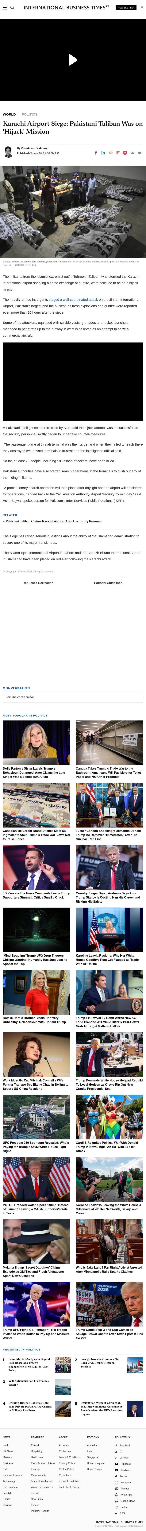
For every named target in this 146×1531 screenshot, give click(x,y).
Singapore (92, 1457)
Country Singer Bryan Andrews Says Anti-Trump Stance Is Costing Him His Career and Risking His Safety (108, 897)
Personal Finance (12, 1475)
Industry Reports (40, 1510)
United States (94, 1469)
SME (5, 1469)
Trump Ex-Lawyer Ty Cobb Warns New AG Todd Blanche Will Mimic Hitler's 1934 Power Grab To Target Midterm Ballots (107, 1022)
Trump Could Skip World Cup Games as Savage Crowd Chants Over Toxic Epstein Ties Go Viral (109, 1334)
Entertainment (10, 1487)
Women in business (42, 1487)
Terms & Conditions (70, 1457)
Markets (7, 1457)
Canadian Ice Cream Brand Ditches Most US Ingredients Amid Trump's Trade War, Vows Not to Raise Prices (36, 835)
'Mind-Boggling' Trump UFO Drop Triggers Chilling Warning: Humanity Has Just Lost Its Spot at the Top (35, 960)
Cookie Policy (66, 1469)
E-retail (35, 1445)
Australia (92, 1445)
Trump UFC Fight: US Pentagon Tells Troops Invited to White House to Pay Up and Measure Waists (36, 1334)
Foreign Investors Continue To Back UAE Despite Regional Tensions (100, 1362)
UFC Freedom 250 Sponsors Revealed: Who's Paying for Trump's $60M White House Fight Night (36, 1147)
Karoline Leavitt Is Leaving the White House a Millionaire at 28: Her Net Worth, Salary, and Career (108, 1209)
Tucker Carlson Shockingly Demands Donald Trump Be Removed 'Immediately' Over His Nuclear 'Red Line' (108, 835)
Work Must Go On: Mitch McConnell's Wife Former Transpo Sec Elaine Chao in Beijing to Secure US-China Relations (35, 1084)
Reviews (7, 1505)
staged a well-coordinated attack (74, 300)
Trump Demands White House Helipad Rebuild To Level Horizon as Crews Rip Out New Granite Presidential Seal (109, 1084)
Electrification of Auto (43, 1463)
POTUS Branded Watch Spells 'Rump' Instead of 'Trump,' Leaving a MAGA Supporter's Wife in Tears (36, 1209)
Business (8, 1463)
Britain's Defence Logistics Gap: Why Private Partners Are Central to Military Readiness (30, 1406)
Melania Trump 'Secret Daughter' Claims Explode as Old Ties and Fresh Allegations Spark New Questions (33, 1271)
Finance (35, 1469)
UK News (8, 1451)
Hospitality (37, 1451)
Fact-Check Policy (69, 1487)
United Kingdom (96, 1463)
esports (35, 1493)
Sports (6, 1499)
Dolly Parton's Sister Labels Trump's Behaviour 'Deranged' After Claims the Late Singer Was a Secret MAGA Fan (34, 772)
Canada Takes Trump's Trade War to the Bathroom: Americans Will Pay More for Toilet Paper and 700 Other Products (108, 772)
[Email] (132, 152)
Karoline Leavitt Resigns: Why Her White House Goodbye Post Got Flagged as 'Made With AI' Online (107, 960)
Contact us (65, 1451)
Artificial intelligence (42, 1481)
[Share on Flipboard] (118, 152)
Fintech (35, 1505)
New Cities (37, 1499)
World (6, 1445)
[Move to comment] (139, 152)
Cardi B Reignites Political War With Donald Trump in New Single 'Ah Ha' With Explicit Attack (107, 1147)
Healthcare (37, 1457)
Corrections (65, 1475)
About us (64, 1445)
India (89, 1451)
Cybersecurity (38, 1475)
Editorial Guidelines (108, 583)
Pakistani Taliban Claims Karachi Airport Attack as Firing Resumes (54, 521)
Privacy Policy (67, 1463)
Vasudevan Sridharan (34, 148)
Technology (9, 1481)
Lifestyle (7, 1493)
